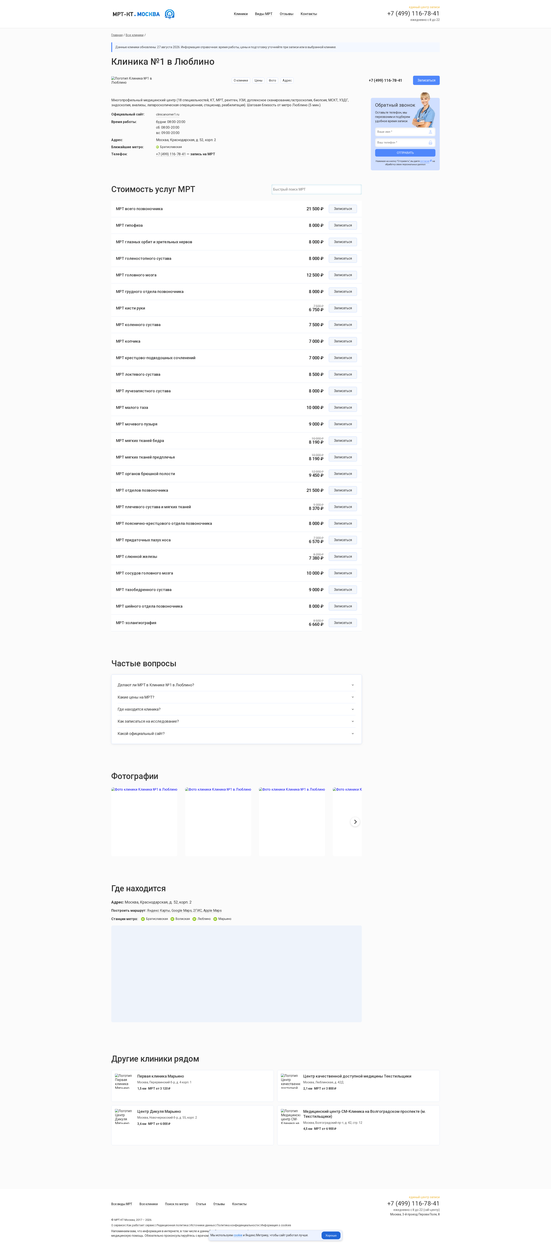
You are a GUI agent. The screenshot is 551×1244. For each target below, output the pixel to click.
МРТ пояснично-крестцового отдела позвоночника (164, 523)
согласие (424, 161)
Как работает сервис (141, 1225)
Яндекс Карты (158, 910)
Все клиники (135, 35)
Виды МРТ (263, 14)
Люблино (202, 919)
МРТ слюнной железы (136, 556)
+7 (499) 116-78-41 (385, 80)
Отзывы (286, 14)
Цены (258, 80)
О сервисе (118, 1225)
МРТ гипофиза (129, 225)
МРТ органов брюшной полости (145, 473)
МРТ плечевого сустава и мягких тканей (153, 507)
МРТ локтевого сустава (138, 374)
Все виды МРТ (121, 1204)
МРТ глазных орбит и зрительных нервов (154, 242)
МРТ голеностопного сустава (143, 258)
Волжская (180, 919)
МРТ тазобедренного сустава (144, 589)
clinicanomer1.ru (167, 114)
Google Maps (182, 910)
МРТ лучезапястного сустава (143, 391)
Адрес (287, 80)
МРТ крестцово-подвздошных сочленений (155, 358)
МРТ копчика (128, 341)
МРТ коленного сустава (138, 324)
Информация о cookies (276, 1225)
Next (355, 821)
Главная (117, 35)
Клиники (241, 14)
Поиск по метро (177, 1204)
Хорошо (331, 1235)
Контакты (309, 14)
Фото (272, 80)
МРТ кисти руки (130, 308)
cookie (238, 1235)
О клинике (241, 80)
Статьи (201, 1204)
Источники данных (202, 1225)
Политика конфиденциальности (238, 1225)
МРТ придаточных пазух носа (143, 540)
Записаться (426, 80)
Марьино (200, 147)
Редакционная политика (172, 1225)
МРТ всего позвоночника (139, 208)
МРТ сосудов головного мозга (144, 573)
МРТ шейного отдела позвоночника (149, 606)
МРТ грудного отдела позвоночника (150, 291)
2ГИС (197, 910)
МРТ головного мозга (136, 275)
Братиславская (169, 147)
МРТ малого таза (132, 407)
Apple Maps (212, 910)
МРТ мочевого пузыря (136, 424)
